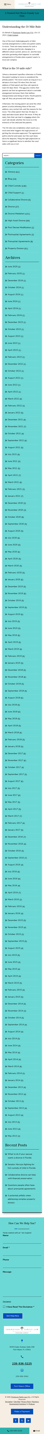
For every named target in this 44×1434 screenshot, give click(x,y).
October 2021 (14, 433)
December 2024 (15, 280)
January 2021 (14, 496)
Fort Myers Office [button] (22, 1386)
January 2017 (14, 830)
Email (6, 1247)
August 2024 (14, 294)
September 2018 (16, 690)
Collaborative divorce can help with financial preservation (22, 1176)
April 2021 (13, 475)
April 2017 (13, 809)
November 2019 (15, 593)
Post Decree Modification (19, 227)
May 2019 (12, 635)
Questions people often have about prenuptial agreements (21, 1187)
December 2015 (15, 920)
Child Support (14, 192)
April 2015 (13, 976)
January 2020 (14, 579)
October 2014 (14, 1017)
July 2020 (12, 537)
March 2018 (13, 732)
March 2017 (13, 816)
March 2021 (13, 482)
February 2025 (15, 273)
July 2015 (12, 955)
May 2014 (12, 1052)
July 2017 (12, 788)
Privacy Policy (26, 1402)
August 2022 (14, 378)
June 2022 (12, 384)
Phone (6, 1259)
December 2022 (15, 364)
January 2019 (14, 663)
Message (7, 1272)
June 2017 (12, 795)
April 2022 (13, 391)
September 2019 (16, 607)
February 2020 (15, 572)
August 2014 (14, 1031)
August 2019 (14, 614)
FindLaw (32, 1404)
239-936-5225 (22, 1363)
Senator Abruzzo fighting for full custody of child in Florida (21, 1166)
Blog (10, 179)
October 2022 (14, 371)
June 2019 (12, 628)
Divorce (11, 206)
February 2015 (15, 989)
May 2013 (12, 1136)
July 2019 (12, 621)
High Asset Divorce (16, 220)
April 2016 (13, 892)
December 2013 (15, 1087)
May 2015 (12, 969)
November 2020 (15, 510)
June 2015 (12, 962)
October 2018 (14, 683)
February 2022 (15, 405)
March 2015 (13, 983)
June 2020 (12, 544)
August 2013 (14, 1115)
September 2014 (16, 1024)
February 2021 (15, 489)
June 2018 (12, 711)
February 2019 (15, 656)
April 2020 (13, 558)
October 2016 (14, 850)
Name (5, 1235)
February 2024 (15, 315)
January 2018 (14, 746)
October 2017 (14, 767)
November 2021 (15, 426)
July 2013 (12, 1122)
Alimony (11, 172)
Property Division (16, 248)
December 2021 (15, 419)
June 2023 (12, 343)
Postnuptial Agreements (19, 234)
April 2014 (13, 1059)
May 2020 (12, 551)
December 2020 (15, 503)
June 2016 (12, 878)
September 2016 (16, 857)
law (24, 88)
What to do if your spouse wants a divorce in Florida (20, 1156)
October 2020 (14, 517)
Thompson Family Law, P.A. (22, 33)
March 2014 (13, 1066)
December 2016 (15, 836)
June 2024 (12, 301)
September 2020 (16, 524)
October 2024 (14, 287)
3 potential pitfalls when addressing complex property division (21, 1199)
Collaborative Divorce (18, 199)
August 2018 (14, 697)
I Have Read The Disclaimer (20, 1307)
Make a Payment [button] (22, 1411)
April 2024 (13, 308)
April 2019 (13, 642)
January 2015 (14, 996)
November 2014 (15, 1010)
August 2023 (14, 336)
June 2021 (12, 461)
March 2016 (13, 899)
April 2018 (13, 725)
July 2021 (12, 454)
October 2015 (14, 934)
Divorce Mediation (16, 213)
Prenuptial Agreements (19, 241)
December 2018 (15, 670)
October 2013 (14, 1101)
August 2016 (14, 864)
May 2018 (12, 718)
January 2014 (14, 1080)
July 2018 (12, 704)
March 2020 (13, 565)
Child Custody (13, 35)
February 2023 (15, 357)
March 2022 (13, 398)
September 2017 (16, 774)
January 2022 (14, 412)
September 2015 (16, 941)
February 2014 (15, 1073)
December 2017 (15, 753)
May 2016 (12, 885)
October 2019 (14, 600)
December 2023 (15, 322)
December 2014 (15, 1003)
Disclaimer (7, 1301)
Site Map (17, 1402)
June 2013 (12, 1129)
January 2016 (14, 913)
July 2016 (12, 871)
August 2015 (14, 948)
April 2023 (13, 350)
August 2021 (14, 447)
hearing (28, 117)
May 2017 (12, 802)
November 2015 (15, 927)
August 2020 (14, 531)
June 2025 (12, 266)
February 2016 (15, 906)
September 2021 (16, 440)
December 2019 (15, 586)
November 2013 (15, 1094)
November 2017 (15, 760)
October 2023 (14, 329)
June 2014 (12, 1045)
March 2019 (13, 649)
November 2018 (15, 677)
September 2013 (16, 1108)
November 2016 (15, 843)
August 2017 (14, 781)
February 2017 (15, 823)
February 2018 (15, 739)
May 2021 (12, 468)
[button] (7, 4)
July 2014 (12, 1038)
